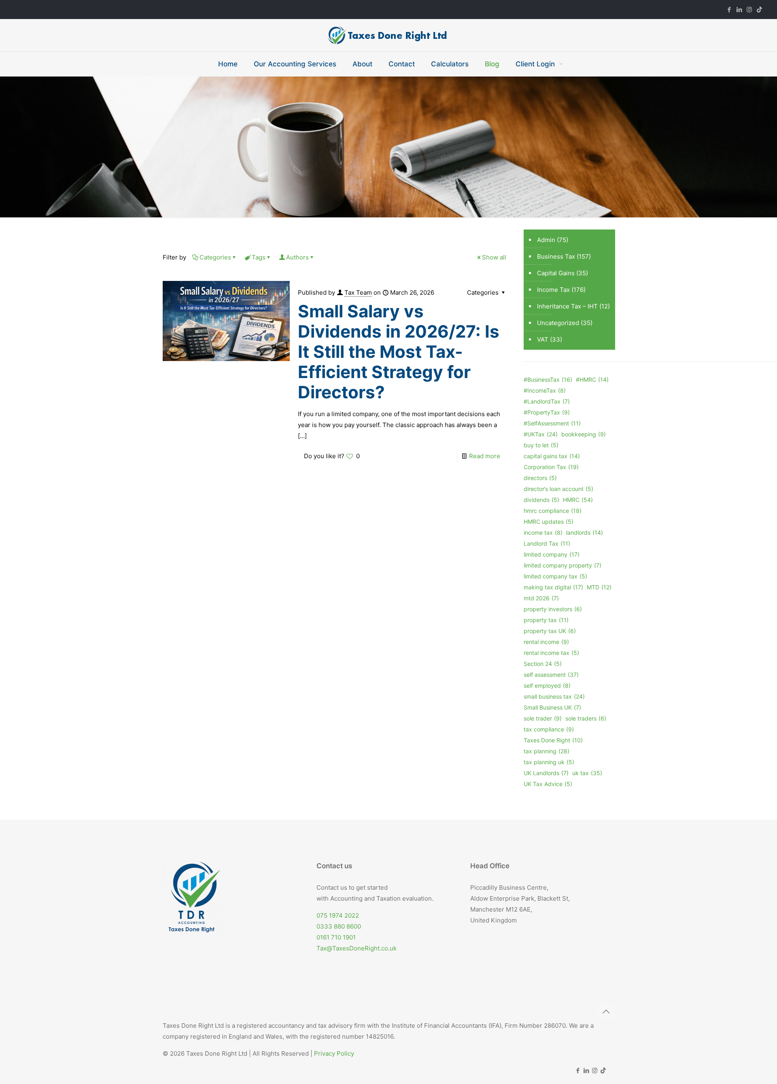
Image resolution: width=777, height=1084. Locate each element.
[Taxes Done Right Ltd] (388, 35)
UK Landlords (546, 772)
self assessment (551, 674)
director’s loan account (558, 488)
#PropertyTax (547, 412)
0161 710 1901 (336, 937)
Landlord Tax (547, 543)
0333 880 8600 (338, 926)
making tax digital (553, 587)
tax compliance (549, 729)
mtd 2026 (541, 598)
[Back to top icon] (605, 1011)
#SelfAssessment (552, 423)
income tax (543, 532)
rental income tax (551, 652)
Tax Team (358, 292)
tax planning (546, 751)
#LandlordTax (547, 401)
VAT (542, 339)
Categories (215, 257)
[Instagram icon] (749, 9)
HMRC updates (548, 521)
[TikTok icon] (759, 9)
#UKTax (541, 434)
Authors (297, 257)
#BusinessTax (548, 379)
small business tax (554, 696)
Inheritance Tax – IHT (567, 306)
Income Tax (553, 289)
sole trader (543, 718)
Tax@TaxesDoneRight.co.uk (356, 948)
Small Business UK (552, 707)
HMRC (578, 499)
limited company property (562, 565)
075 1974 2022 (337, 915)
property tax (546, 619)
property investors (553, 609)
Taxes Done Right (553, 740)
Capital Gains (556, 273)
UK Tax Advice (548, 783)
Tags (258, 257)
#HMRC (592, 379)
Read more (484, 456)
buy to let (541, 445)
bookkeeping (583, 434)
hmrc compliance (553, 510)
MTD (599, 587)
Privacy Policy (334, 1053)
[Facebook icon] (729, 9)
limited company (552, 554)
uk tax (587, 772)
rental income (546, 641)
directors (540, 477)
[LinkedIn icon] (739, 9)
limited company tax (555, 576)
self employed (547, 685)
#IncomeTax (545, 390)
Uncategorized (558, 323)
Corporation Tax (551, 466)
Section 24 (543, 663)
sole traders (585, 718)
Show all (494, 257)
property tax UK (550, 630)
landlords (584, 532)
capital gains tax (552, 456)
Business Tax (556, 256)
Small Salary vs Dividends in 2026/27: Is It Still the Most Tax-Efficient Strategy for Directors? (398, 351)
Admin (546, 240)
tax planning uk (549, 762)
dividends (541, 499)
